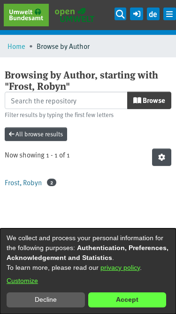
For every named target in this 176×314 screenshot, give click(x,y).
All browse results (38, 134)
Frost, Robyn (23, 182)
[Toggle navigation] (169, 14)
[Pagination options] (161, 157)
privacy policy (120, 267)
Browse (153, 100)
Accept (127, 299)
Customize (22, 280)
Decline (46, 299)
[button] (136, 12)
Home (16, 46)
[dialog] (88, 271)
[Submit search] (121, 14)
